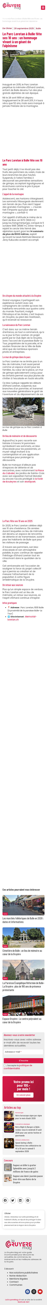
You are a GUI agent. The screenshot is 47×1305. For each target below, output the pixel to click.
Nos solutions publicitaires (23, 1272)
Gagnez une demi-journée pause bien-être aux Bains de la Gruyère (28, 1179)
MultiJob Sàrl (23, 1302)
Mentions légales (18, 1278)
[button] (5, 1200)
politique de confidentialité (18, 1067)
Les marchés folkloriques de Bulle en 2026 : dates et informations (23, 920)
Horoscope (19, 1113)
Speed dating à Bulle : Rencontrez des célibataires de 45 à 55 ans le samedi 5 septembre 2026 (28, 1147)
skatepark (30, 481)
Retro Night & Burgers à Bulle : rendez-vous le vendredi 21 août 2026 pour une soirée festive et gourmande (28, 1131)
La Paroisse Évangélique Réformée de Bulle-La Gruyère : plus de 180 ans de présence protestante (23, 986)
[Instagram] (33, 1291)
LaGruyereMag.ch (13, 1300)
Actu (5, 914)
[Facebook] (27, 1291)
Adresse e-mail (13, 1052)
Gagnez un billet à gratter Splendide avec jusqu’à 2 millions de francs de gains (25, 1168)
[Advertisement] (23, 133)
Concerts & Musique (22, 1124)
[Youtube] (40, 1291)
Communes (15, 1284)
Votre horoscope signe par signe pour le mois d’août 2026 (28, 1117)
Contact (14, 1281)
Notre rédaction (18, 1275)
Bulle (38, 28)
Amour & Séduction (22, 1140)
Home (5, 18)
